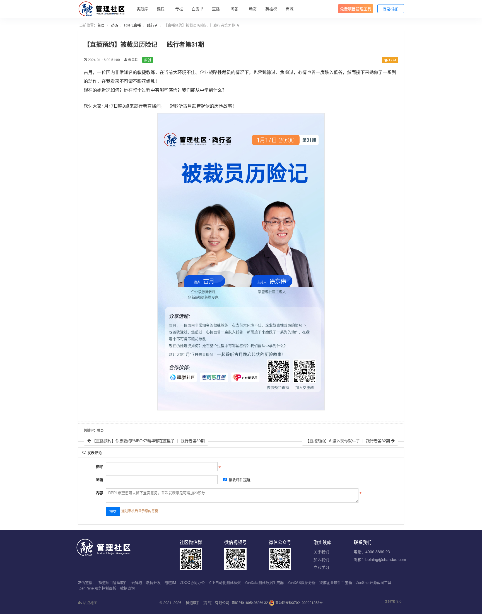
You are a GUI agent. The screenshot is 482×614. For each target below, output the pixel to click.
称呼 (99, 466)
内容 (99, 492)
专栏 (179, 8)
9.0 (393, 601)
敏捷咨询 (127, 588)
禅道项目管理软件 (112, 582)
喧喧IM (170, 582)
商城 (289, 8)
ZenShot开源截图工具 (373, 582)
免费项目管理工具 (355, 8)
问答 (234, 8)
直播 (216, 8)
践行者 (152, 25)
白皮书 (197, 8)
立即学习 (321, 567)
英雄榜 (271, 8)
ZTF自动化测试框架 (225, 582)
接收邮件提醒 (239, 479)
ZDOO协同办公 (192, 582)
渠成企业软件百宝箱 (335, 582)
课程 (161, 8)
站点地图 (89, 602)
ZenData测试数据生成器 (264, 582)
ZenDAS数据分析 (301, 582)
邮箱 (99, 479)
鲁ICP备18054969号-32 (250, 602)
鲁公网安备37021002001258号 (298, 602)
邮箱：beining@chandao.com (380, 559)
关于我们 (321, 551)
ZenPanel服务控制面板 (97, 588)
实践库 (142, 8)
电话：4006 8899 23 (372, 551)
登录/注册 (391, 8)
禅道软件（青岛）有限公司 (207, 602)
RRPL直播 (132, 25)
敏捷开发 (153, 582)
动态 (253, 8)
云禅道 (136, 582)
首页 (101, 25)
